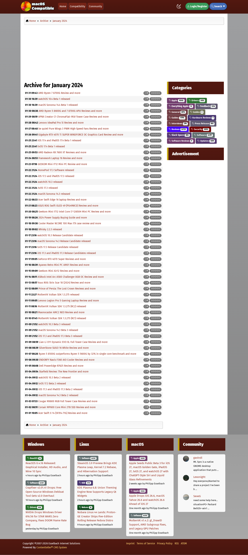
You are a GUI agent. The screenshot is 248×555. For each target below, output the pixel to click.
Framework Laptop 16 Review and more (60, 158)
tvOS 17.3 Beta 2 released (52, 383)
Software (204, 135)
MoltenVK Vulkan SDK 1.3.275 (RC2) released (62, 306)
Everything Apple (181, 106)
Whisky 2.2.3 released (50, 229)
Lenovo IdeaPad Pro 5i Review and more (61, 122)
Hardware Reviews (202, 117)
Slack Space (180, 135)
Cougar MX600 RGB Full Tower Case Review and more (67, 401)
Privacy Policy (164, 543)
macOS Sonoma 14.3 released (54, 193)
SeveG (197, 496)
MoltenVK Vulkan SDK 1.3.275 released (58, 294)
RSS (177, 543)
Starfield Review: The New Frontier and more (63, 371)
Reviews (178, 129)
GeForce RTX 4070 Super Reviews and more (62, 259)
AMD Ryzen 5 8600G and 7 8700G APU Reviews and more (70, 110)
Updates (207, 140)
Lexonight (199, 477)
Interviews (179, 123)
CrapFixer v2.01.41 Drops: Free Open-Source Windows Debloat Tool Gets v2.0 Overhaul (45, 491)
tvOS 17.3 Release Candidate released (57, 247)
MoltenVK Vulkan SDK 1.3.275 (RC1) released (62, 318)
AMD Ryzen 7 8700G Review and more (59, 93)
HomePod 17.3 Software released (56, 170)
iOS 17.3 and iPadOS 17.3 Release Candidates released (66, 253)
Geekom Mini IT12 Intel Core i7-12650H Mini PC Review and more (74, 211)
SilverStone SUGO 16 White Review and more (64, 347)
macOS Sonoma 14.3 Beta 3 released (58, 330)
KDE (85, 483)
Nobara (86, 507)
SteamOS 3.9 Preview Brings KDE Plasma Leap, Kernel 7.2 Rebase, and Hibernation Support (97, 467)
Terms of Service (146, 543)
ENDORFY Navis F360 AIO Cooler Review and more (66, 359)
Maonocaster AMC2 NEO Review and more (61, 312)
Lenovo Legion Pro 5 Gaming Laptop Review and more (68, 300)
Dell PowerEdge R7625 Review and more (61, 365)
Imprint (130, 543)
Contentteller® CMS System (51, 547)
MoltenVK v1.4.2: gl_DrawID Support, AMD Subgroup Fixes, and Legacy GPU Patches (147, 524)
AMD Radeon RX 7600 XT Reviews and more (62, 152)
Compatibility (77, 6)
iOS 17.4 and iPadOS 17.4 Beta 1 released (59, 140)
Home (63, 6)
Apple (177, 100)
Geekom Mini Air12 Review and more (58, 270)
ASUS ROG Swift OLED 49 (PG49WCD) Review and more (68, 205)
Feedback (207, 106)
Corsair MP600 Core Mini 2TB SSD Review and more (66, 407)
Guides (197, 112)
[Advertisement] (124, 52)
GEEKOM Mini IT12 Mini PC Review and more (62, 164)
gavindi (197, 457)
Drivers (197, 100)
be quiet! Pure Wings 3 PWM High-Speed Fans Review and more (73, 128)
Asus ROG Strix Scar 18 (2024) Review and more (64, 282)
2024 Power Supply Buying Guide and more (62, 217)
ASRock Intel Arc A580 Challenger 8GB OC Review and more (71, 276)
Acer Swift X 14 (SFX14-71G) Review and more (62, 413)
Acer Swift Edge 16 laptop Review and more (62, 199)
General (178, 112)
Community (95, 6)
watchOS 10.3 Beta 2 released (54, 377)
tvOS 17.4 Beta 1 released (51, 146)
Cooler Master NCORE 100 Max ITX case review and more (69, 223)
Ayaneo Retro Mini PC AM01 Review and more (63, 264)
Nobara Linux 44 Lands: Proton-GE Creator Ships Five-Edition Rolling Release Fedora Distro (96, 516)
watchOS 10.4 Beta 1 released (54, 99)
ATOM (184, 543)
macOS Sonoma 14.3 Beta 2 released (58, 395)
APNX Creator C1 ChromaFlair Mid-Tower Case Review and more (73, 116)
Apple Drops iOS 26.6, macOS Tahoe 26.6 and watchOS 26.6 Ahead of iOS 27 (146, 500)
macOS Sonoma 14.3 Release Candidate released (64, 241)
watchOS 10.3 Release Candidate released (60, 235)
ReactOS (35, 458)
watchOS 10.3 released (50, 181)
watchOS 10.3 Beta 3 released (54, 324)
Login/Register (198, 6)
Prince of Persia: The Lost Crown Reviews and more (66, 288)
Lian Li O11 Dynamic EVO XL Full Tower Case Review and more (73, 342)
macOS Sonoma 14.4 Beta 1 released (58, 105)
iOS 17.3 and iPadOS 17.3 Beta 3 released (60, 336)
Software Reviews (181, 140)
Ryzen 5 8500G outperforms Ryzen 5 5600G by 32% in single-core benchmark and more (87, 353)
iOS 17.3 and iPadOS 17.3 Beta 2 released (60, 389)
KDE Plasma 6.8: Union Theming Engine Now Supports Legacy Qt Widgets (97, 491)
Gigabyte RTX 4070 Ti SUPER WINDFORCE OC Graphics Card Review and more (80, 134)
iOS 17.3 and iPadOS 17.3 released (56, 176)
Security (200, 129)
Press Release (204, 123)
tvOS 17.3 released (48, 187)
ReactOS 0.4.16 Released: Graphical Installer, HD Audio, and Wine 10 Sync (46, 467)
